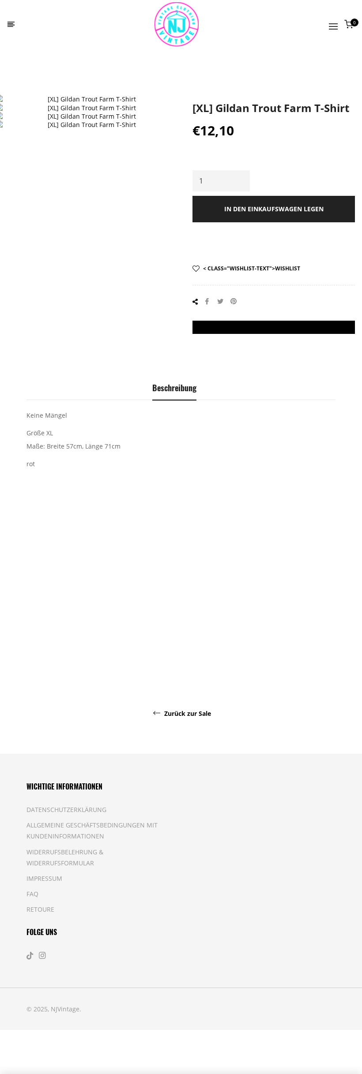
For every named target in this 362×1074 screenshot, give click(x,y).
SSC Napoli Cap (208, 644)
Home (41, 72)
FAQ (32, 894)
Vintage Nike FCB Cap (260, 644)
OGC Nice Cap (101, 640)
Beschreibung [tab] (174, 387)
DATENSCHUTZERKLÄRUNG (66, 809)
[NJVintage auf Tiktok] (30, 955)
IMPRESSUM (44, 878)
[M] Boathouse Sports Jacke (48, 644)
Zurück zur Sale (186, 714)
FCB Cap (155, 640)
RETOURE (40, 909)
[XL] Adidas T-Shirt (313, 644)
